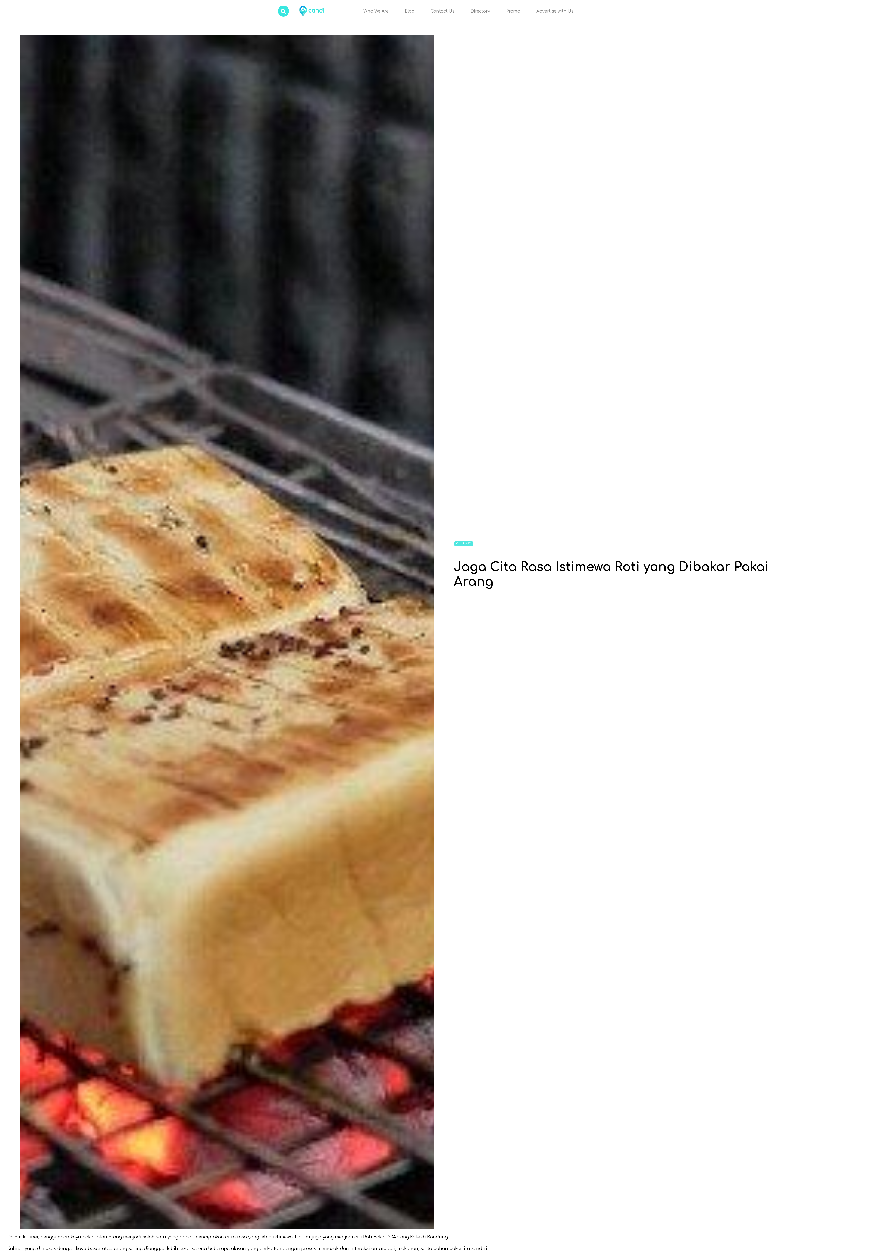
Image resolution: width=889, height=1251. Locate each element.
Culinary (463, 543)
